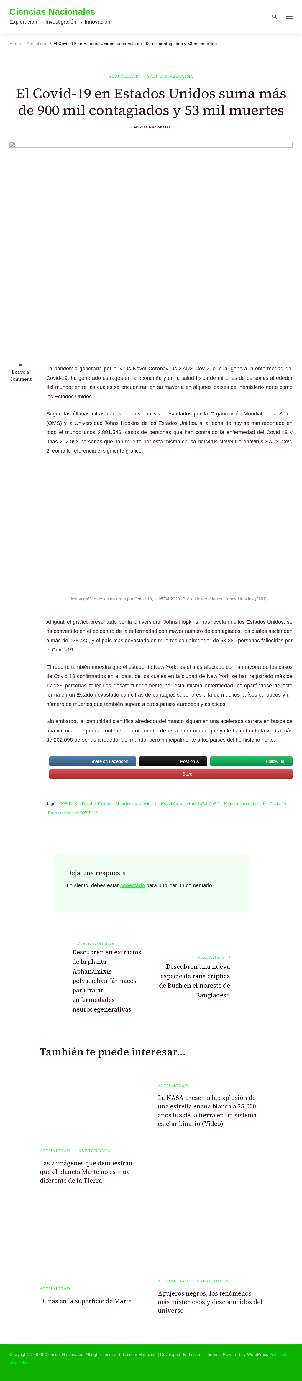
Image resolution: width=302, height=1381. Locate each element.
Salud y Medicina (170, 76)
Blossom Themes (204, 1354)
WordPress (257, 1354)
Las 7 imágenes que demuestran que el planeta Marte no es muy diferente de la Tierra (86, 1172)
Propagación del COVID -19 (73, 812)
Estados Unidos (96, 803)
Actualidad (124, 76)
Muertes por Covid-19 (136, 803)
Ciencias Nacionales (52, 12)
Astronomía (94, 1150)
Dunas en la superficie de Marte (86, 1301)
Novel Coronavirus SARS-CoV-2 (190, 803)
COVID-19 (68, 803)
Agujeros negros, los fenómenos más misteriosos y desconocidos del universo (210, 1302)
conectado (132, 885)
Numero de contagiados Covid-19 (255, 803)
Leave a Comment (20, 375)
